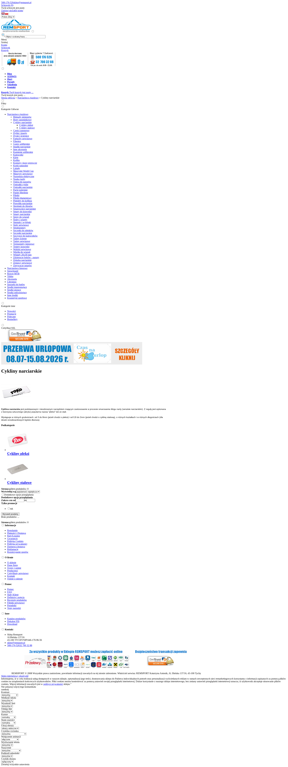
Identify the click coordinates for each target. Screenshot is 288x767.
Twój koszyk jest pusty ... (17, 92)
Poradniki (11, 605)
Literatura (11, 281)
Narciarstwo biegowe (17, 268)
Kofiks (16, 160)
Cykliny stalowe (27, 128)
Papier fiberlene (20, 192)
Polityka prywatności (17, 544)
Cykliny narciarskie (22, 122)
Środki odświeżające (17, 292)
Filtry (3, 103)
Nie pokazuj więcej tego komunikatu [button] (18, 687)
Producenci (12, 570)
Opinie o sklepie (15, 578)
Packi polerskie (20, 190)
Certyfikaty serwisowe (17, 573)
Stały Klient (12, 594)
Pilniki (16, 195)
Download (12, 624)
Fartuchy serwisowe (22, 138)
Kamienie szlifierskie (23, 152)
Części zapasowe (21, 130)
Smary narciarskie (21, 214)
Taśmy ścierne (20, 238)
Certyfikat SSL (8, 328)
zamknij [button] (5, 689)
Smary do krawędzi (22, 211)
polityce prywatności (53, 684)
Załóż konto (17, 10)
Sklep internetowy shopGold (14, 676)
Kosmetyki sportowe (17, 298)
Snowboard (12, 271)
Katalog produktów (16, 618)
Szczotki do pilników (23, 230)
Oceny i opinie (14, 568)
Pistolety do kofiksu (22, 200)
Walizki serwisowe (22, 249)
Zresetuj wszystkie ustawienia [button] (15, 764)
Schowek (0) (7, 5)
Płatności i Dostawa (16, 533)
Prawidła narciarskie (22, 203)
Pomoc (10, 589)
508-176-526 (7, 2)
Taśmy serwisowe (21, 241)
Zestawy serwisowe (22, 263)
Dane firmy (12, 565)
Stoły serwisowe (21, 225)
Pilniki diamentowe (22, 198)
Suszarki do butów (16, 284)
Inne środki (12, 295)
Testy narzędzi (14, 608)
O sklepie (11, 562)
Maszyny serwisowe (23, 173)
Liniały (16, 168)
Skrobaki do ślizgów (23, 206)
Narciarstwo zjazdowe (17, 114)
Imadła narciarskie (21, 146)
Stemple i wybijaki (22, 222)
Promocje (11, 314)
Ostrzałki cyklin (20, 184)
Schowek (5, 47)
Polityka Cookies (15, 541)
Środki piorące (14, 290)
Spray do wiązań (21, 217)
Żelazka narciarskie (22, 260)
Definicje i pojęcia (15, 597)
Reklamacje (12, 549)
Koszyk (5, 50)
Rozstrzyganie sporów (17, 552)
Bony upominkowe (22, 119)
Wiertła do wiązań (21, 252)
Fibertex (17, 141)
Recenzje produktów (17, 600)
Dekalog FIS (13, 621)
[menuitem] (109, 73)
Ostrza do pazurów (22, 182)
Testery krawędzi (21, 246)
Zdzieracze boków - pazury (26, 257)
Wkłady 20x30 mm (22, 254)
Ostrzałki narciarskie (23, 187)
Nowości (11, 311)
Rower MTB (13, 273)
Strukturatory (19, 227)
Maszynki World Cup (23, 171)
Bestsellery (12, 319)
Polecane (11, 316)
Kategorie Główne (10, 109)
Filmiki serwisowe (16, 602)
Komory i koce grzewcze (25, 163)
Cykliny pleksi (26, 125)
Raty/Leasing (13, 536)
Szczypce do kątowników (25, 236)
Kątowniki (18, 155)
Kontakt (11, 576)
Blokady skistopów (22, 117)
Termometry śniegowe (23, 244)
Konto (4, 45)
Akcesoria (12, 279)
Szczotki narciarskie (22, 233)
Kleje (15, 157)
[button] (3, 14)
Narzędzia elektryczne (23, 176)
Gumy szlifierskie (21, 144)
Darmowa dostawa (16, 546)
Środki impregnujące (17, 287)
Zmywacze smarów (22, 265)
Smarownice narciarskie (24, 209)
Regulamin (12, 530)
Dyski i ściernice (21, 136)
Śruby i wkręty (20, 219)
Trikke (10, 276)
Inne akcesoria (20, 149)
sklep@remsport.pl (22, 2)
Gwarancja (12, 538)
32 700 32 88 (26, 645)
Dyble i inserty (20, 133)
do (25, 500)
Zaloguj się (6, 10)
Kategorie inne (8, 306)
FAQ (9, 592)
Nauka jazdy (19, 179)
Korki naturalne (20, 165)
